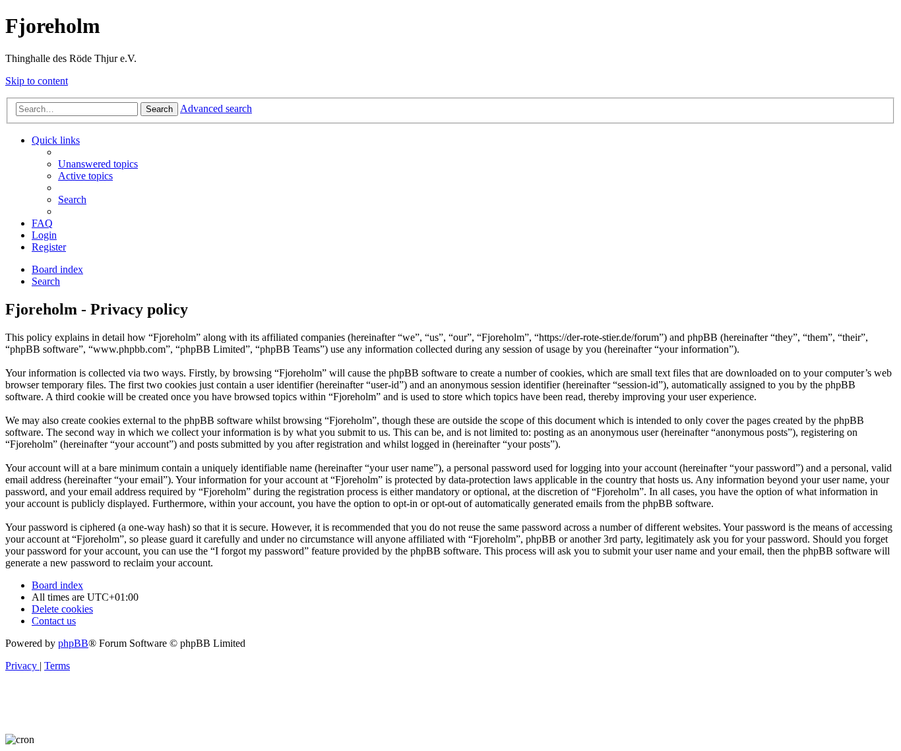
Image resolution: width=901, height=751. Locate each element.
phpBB (73, 643)
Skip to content (36, 80)
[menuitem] (98, 163)
